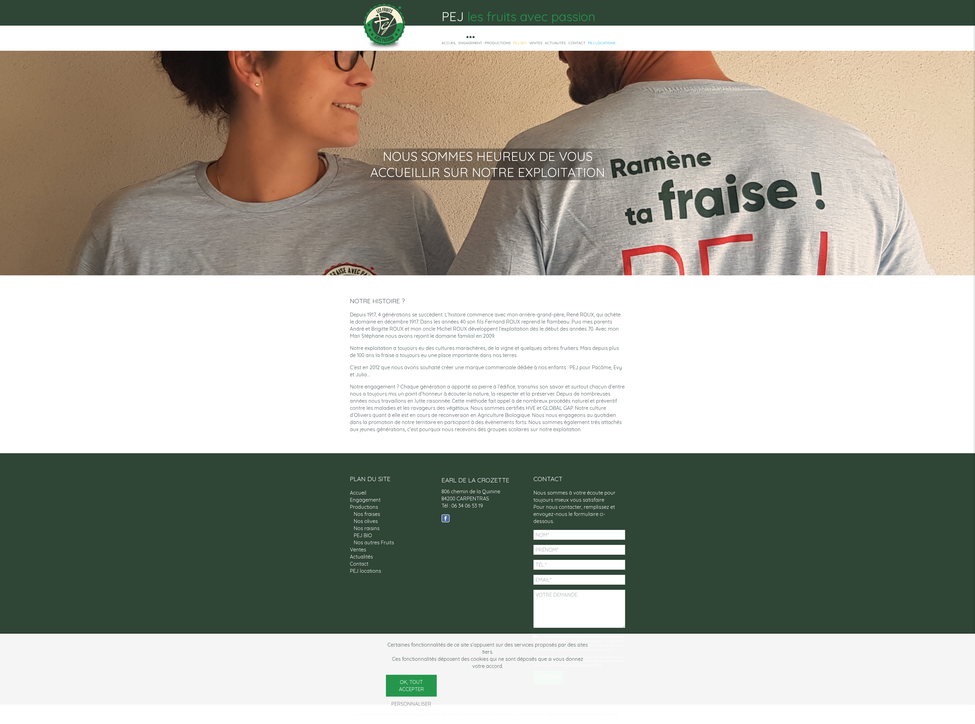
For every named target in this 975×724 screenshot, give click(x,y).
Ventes (535, 43)
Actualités (555, 43)
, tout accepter (411, 685)
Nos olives (366, 521)
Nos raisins (367, 528)
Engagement (470, 43)
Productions (498, 43)
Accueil (449, 43)
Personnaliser (411, 704)
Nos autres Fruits (374, 542)
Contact (577, 43)
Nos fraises (367, 514)
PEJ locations (601, 43)
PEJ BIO (520, 43)
